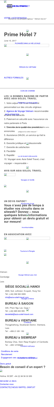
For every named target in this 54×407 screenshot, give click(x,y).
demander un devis (8, 380)
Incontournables (27, 227)
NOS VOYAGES (12, 114)
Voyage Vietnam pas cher (27, 275)
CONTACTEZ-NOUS (9, 387)
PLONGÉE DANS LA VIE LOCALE (27, 43)
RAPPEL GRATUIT (26, 387)
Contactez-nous (7, 384)
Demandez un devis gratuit (27, 102)
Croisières (27, 322)
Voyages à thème (27, 298)
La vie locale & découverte (27, 156)
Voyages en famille (27, 180)
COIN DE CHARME (27, 91)
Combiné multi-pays (27, 346)
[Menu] (8, 6)
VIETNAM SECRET (21, 6)
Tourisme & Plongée (27, 251)
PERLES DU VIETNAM (27, 67)
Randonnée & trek (27, 203)
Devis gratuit (5, 363)
